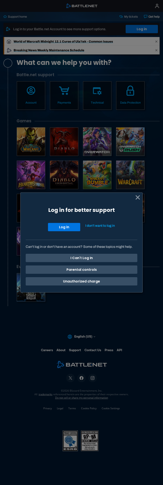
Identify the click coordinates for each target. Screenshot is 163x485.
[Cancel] (137, 197)
